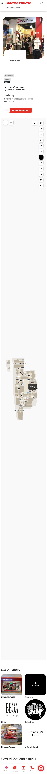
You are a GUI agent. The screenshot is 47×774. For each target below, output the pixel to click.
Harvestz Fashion (8, 747)
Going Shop (29, 722)
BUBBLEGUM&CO (8, 697)
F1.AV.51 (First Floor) (15, 87)
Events (23, 771)
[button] (2, 3)
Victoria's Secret (31, 747)
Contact (32, 771)
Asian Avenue (9, 75)
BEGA (3, 722)
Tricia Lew (29, 697)
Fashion (7, 79)
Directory (6, 771)
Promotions (15, 771)
